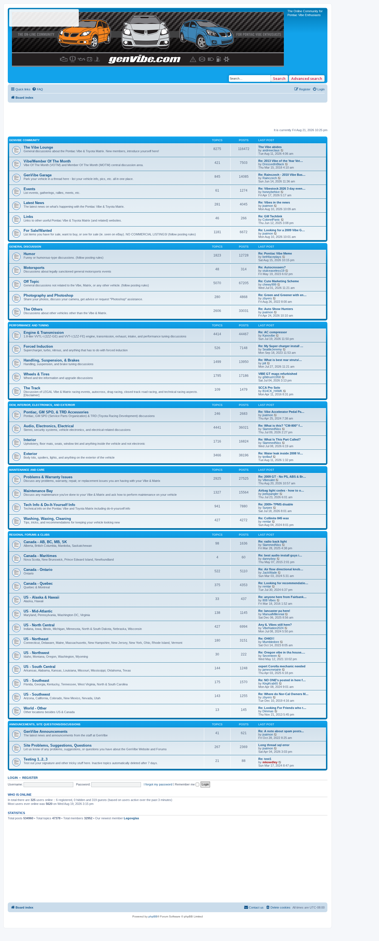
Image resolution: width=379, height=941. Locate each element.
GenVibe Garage (38, 175)
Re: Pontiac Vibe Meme (275, 253)
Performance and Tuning (29, 325)
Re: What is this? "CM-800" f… (280, 425)
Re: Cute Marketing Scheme (278, 281)
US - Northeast (36, 639)
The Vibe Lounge (38, 147)
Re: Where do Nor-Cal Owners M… (283, 694)
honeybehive (271, 192)
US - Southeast (36, 680)
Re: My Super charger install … (280, 346)
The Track (32, 388)
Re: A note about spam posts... (281, 731)
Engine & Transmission (44, 332)
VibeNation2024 (273, 628)
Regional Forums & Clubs (29, 534)
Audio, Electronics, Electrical (49, 426)
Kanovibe (268, 335)
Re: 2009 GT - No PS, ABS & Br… (282, 476)
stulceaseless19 (273, 270)
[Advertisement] (168, 115)
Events (29, 189)
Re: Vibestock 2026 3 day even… (281, 188)
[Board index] (148, 38)
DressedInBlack (273, 164)
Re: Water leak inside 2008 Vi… (280, 453)
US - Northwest (36, 653)
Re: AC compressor (272, 332)
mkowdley (269, 762)
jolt (264, 363)
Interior (30, 440)
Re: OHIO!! (266, 638)
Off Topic (31, 281)
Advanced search (306, 78)
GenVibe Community (24, 140)
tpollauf (267, 456)
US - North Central (39, 625)
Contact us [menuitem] (256, 907)
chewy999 (269, 284)
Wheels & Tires (36, 374)
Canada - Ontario (38, 570)
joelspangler (270, 493)
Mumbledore (270, 642)
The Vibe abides (270, 147)
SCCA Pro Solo (269, 387)
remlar (266, 521)
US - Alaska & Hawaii (41, 597)
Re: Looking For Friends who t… (282, 707)
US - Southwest (37, 694)
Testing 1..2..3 (35, 759)
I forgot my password (158, 784)
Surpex (267, 507)
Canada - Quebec (38, 583)
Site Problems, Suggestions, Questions (58, 745)
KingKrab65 (270, 683)
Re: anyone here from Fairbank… (282, 597)
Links (28, 217)
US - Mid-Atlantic (38, 611)
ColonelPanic (271, 219)
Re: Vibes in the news (274, 202)
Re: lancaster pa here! (274, 610)
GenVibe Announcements (45, 731)
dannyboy (269, 558)
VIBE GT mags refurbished (277, 373)
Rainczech (269, 178)
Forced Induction (38, 346)
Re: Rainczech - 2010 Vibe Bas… (281, 174)
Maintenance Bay (38, 491)
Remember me (185, 784)
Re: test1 (264, 759)
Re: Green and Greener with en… (282, 295)
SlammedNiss (271, 429)
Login (13, 777)
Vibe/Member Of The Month (47, 161)
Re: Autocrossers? (272, 267)
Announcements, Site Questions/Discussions (44, 724)
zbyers (267, 298)
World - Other (35, 708)
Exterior (30, 454)
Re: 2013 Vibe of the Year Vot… (280, 160)
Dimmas (268, 711)
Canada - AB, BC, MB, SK (45, 542)
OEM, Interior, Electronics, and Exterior (42, 404)
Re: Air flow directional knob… (280, 569)
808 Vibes (269, 600)
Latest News (34, 203)
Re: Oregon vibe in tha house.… (281, 652)
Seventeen (269, 655)
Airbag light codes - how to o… (281, 490)
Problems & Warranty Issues (48, 477)
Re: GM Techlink (270, 216)
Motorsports (34, 268)
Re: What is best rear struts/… (280, 360)
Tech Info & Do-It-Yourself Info (49, 505)
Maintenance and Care (27, 469)
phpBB (152, 916)
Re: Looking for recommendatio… (283, 583)
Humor (29, 254)
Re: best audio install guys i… (280, 555)
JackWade (269, 572)
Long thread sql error (273, 745)
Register (30, 777)
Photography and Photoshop (48, 295)
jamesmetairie (271, 669)
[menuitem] (37, 89)
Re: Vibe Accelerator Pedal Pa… (281, 411)
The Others (33, 309)
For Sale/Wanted (38, 230)
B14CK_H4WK (272, 391)
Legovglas (131, 818)
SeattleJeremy (272, 349)
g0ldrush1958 (271, 377)
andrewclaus (271, 150)
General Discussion (25, 246)
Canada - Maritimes (40, 556)
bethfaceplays (271, 256)
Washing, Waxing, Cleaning (47, 519)
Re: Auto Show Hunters (275, 309)
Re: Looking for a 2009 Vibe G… (281, 230)
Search (279, 78)
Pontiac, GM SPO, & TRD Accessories (56, 412)
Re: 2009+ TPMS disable (275, 504)
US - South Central (39, 667)
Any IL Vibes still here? (275, 624)
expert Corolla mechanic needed (281, 666)
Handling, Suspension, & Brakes (51, 360)
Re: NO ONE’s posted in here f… (282, 680)
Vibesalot (268, 480)
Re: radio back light (272, 541)
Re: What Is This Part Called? (279, 439)
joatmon (267, 205)
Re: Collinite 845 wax (273, 518)
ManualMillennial (273, 614)
